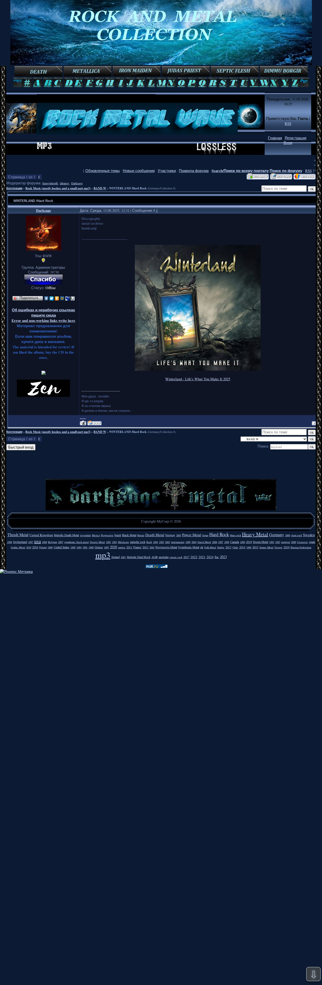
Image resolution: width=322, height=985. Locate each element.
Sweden (309, 534)
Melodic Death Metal (66, 535)
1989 (72, 547)
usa (37, 541)
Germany (276, 534)
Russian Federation (301, 547)
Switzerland (20, 542)
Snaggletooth (50, 183)
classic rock (176, 557)
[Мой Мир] (62, 298)
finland (115, 557)
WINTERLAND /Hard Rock (128, 188)
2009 (293, 542)
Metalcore (123, 542)
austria (121, 547)
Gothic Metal (18, 547)
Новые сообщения (139, 170)
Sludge (220, 547)
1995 (106, 547)
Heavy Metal (255, 534)
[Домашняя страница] (94, 423)
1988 (226, 542)
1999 (187, 542)
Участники (167, 170)
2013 (228, 547)
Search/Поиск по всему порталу (240, 170)
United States (61, 547)
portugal (285, 542)
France (137, 547)
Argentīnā (85, 535)
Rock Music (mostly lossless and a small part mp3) (58, 188)
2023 (223, 556)
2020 (113, 547)
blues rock (235, 535)
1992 (271, 542)
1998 (9, 542)
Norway (170, 535)
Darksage (77, 183)
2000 (287, 535)
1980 (91, 547)
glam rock (296, 535)
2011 (129, 547)
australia (164, 557)
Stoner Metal (266, 547)
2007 (60, 542)
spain (312, 542)
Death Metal (154, 534)
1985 (161, 542)
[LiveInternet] (72, 298)
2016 (287, 547)
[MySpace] (67, 298)
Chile (235, 547)
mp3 (102, 554)
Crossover (302, 542)
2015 (255, 547)
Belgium (52, 542)
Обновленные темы (102, 170)
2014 (242, 547)
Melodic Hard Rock (138, 557)
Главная (275, 137)
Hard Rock (219, 534)
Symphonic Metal (188, 547)
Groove (278, 547)
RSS (288, 123)
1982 (108, 542)
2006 (214, 542)
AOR (154, 557)
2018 (35, 547)
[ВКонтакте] (46, 298)
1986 (248, 547)
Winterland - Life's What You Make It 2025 (197, 379)
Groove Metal (97, 542)
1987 (220, 542)
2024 (210, 557)
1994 (79, 547)
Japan (205, 535)
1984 (155, 542)
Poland (43, 547)
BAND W (100, 188)
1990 (242, 542)
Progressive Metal (166, 547)
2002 (151, 547)
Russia (140, 535)
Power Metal (191, 534)
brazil (117, 535)
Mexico (96, 535)
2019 (249, 542)
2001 (123, 557)
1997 (30, 542)
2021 (202, 557)
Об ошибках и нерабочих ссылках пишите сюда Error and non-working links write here (43, 315)
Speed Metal (204, 542)
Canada (234, 542)
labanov (64, 183)
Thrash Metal (17, 534)
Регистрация (295, 137)
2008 (44, 542)
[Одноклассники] (57, 298)
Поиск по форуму (286, 170)
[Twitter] (51, 298)
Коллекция (14, 188)
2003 (167, 542)
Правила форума (194, 170)
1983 (114, 542)
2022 (193, 557)
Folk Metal (210, 547)
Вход (288, 142)
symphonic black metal (76, 542)
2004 (193, 542)
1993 (277, 542)
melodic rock (137, 542)
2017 (186, 557)
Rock (149, 542)
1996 (50, 547)
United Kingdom (41, 535)
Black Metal (129, 535)
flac (217, 557)
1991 (85, 547)
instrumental (177, 542)
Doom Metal (260, 542)
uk (201, 547)
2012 (145, 547)
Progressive (107, 535)
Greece (99, 547)
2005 (178, 535)
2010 (28, 547)
